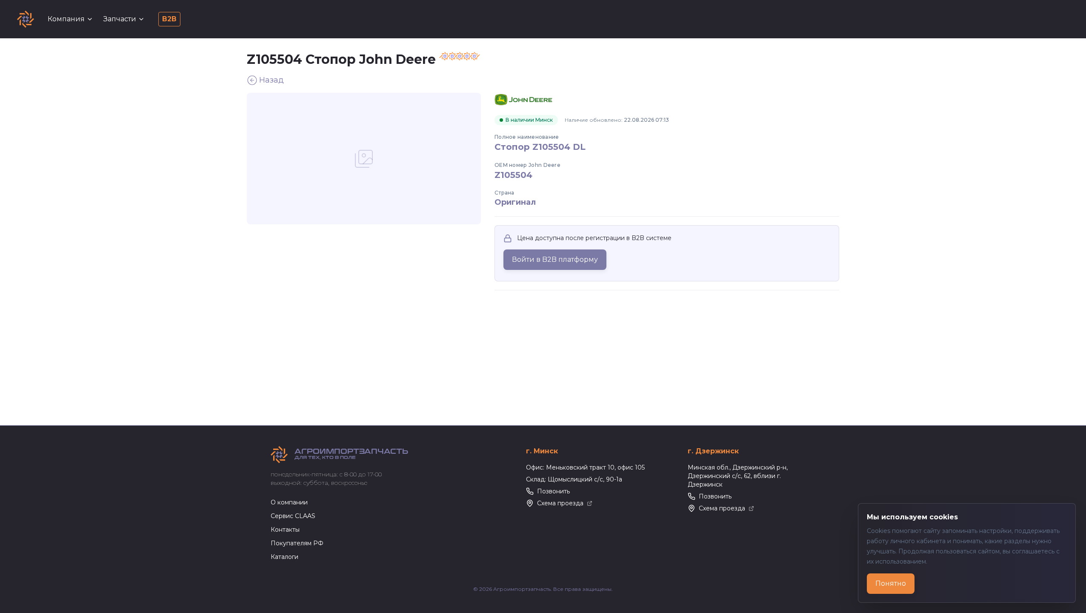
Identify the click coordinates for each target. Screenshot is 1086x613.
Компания (66, 19)
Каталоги (284, 557)
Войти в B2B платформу (555, 259)
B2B (169, 19)
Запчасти (119, 19)
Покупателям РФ (297, 543)
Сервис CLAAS (293, 516)
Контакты (285, 529)
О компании (289, 502)
